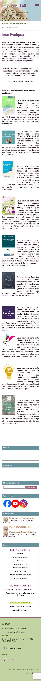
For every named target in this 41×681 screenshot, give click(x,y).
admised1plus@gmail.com (16, 632)
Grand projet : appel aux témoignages (22, 518)
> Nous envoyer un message (12, 648)
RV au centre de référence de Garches (22, 532)
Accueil (4, 27)
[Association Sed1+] (15, 5)
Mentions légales (10, 659)
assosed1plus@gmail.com (16, 628)
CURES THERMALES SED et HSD (20, 527)
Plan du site (8, 661)
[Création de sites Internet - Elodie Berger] (32, 673)
